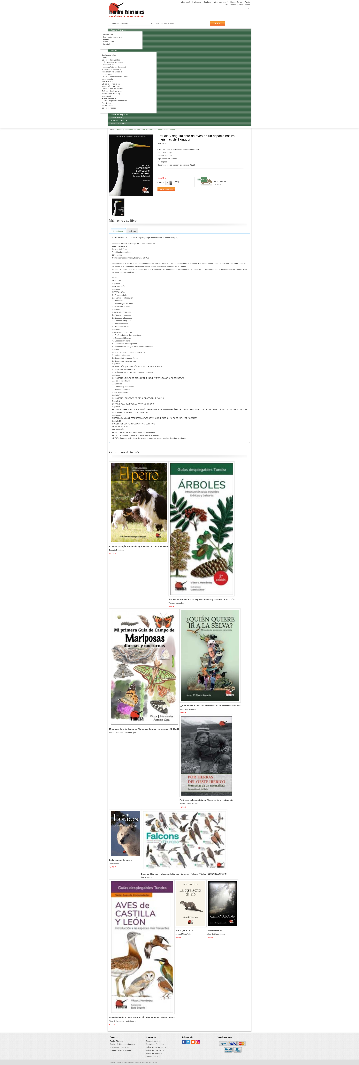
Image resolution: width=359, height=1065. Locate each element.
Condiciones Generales (155, 1044)
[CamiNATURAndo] (222, 903)
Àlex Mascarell (146, 878)
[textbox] (181, 23)
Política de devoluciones (155, 1047)
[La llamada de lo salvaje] (125, 833)
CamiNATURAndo (215, 930)
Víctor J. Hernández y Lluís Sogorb (122, 1021)
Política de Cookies (153, 1053)
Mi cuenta (197, 2)
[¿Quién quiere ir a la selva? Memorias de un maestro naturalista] (210, 655)
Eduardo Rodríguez (116, 550)
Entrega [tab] (132, 231)
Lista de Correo (236, 2)
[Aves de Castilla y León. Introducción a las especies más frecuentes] (142, 947)
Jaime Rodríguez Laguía (216, 934)
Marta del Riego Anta (183, 934)
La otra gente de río (184, 930)
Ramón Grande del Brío (189, 804)
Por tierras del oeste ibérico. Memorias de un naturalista (206, 800)
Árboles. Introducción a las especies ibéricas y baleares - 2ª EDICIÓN (201, 599)
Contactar (207, 2)
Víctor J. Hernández (176, 603)
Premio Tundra (244, 4)
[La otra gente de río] (190, 903)
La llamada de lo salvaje (120, 860)
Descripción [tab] (118, 231)
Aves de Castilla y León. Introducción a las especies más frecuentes (142, 1017)
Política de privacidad (154, 1050)
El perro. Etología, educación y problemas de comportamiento (139, 546)
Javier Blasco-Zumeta (188, 709)
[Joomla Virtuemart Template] (184, 1042)
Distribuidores (230, 4)
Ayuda (247, 2)
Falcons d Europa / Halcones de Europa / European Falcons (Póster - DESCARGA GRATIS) (184, 874)
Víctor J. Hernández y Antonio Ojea (122, 733)
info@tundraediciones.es (125, 1044)
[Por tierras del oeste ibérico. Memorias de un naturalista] (206, 756)
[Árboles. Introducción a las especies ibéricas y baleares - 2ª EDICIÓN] (201, 529)
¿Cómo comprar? (221, 2)
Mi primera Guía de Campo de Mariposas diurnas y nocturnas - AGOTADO (144, 729)
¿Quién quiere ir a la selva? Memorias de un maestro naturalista (210, 706)
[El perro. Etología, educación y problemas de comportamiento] (139, 502)
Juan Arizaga (162, 144)
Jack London (114, 864)
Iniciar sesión (186, 2)
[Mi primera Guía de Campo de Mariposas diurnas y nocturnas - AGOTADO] (144, 667)
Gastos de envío (152, 1041)
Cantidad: (161, 183)
